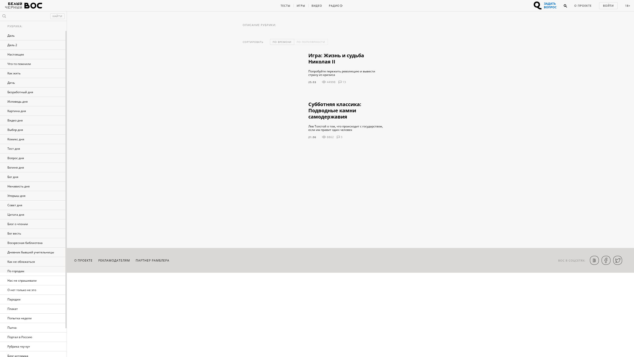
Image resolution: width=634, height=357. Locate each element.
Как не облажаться (21, 262)
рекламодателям (114, 260)
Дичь (11, 83)
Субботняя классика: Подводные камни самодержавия (334, 110)
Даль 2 (12, 45)
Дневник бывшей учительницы (30, 252)
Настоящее (15, 54)
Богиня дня (15, 167)
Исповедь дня (17, 101)
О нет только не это (21, 290)
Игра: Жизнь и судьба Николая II (336, 58)
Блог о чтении (17, 224)
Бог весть (14, 233)
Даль (11, 35)
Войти (608, 5)
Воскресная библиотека (25, 243)
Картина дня (16, 111)
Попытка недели (19, 318)
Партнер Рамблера (152, 260)
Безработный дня (20, 92)
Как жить (14, 73)
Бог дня (12, 177)
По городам (15, 271)
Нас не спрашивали (22, 280)
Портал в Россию (19, 337)
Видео (317, 5)
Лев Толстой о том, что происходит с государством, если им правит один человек (345, 128)
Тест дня (13, 149)
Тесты (285, 5)
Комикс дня (15, 139)
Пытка (12, 328)
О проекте (583, 5)
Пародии (14, 299)
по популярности (311, 42)
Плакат (12, 309)
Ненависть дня (18, 186)
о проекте (83, 260)
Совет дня (14, 205)
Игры (301, 5)
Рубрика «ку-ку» (18, 346)
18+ (627, 5)
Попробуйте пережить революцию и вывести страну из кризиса (341, 73)
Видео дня (15, 120)
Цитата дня (15, 214)
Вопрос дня (15, 158)
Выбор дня (15, 130)
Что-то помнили (19, 64)
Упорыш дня (16, 196)
